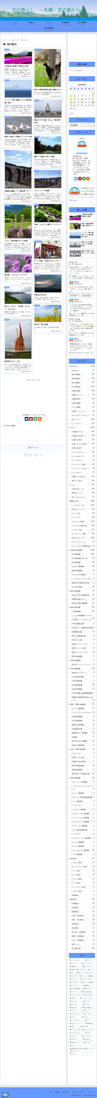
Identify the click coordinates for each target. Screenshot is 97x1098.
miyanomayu (82, 153)
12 (82, 99)
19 (82, 102)
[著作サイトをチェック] (27, 419)
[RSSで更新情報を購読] (40, 419)
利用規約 (57, 1092)
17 (74, 102)
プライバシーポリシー (78, 1092)
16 (71, 102)
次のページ (33, 447)
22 (93, 102)
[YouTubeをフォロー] (31, 419)
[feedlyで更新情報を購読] (35, 419)
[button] (93, 71)
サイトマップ (91, 1092)
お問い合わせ (66, 1092)
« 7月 (71, 113)
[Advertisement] (33, 395)
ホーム (51, 1092)
